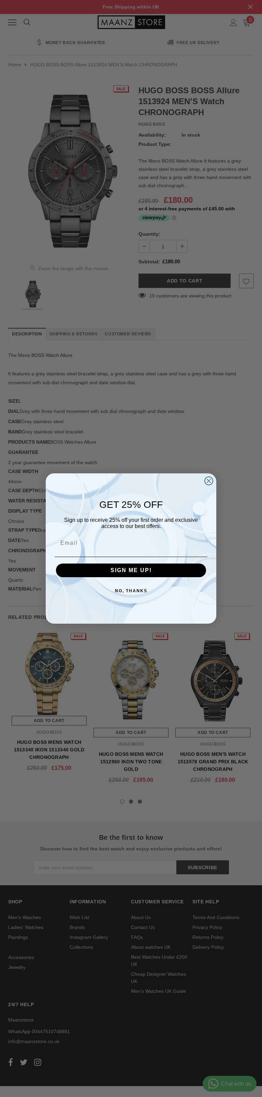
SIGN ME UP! (131, 570)
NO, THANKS (131, 590)
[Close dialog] (209, 481)
